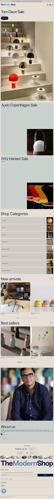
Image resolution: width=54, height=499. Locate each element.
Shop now (4, 18)
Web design (51, 496)
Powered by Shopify (4, 497)
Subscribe (45, 475)
